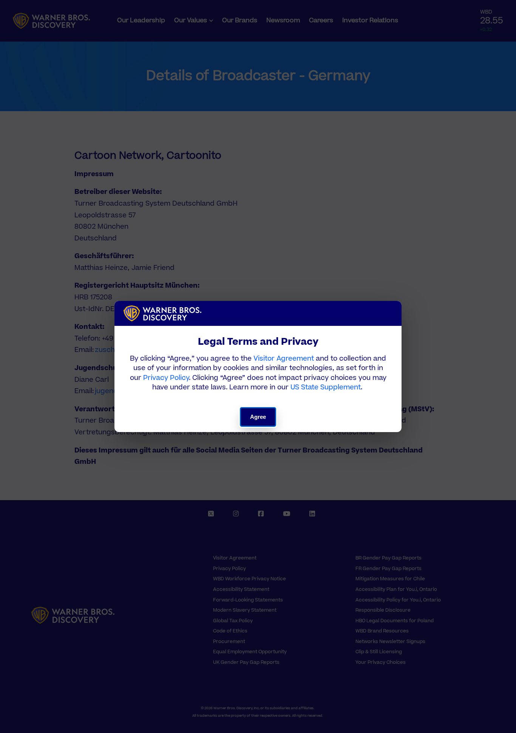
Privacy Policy (166, 378)
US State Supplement (325, 387)
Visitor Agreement (283, 358)
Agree (258, 417)
